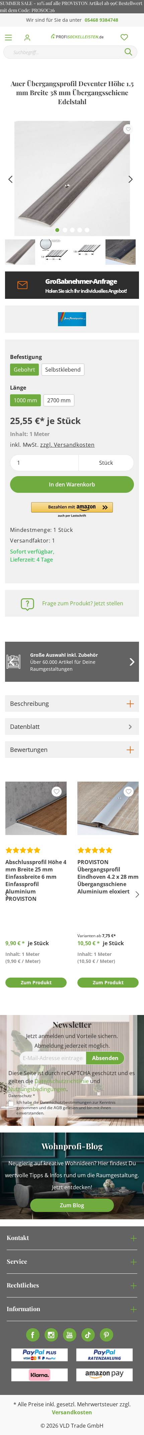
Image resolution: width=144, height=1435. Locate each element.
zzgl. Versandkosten (67, 444)
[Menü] (8, 36)
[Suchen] (128, 52)
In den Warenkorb (72, 484)
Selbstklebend (63, 369)
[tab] (72, 703)
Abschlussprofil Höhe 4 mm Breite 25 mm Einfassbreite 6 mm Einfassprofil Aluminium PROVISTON (35, 880)
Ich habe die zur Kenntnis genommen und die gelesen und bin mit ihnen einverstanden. (66, 1108)
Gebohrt (24, 369)
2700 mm (59, 400)
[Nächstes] (131, 178)
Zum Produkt (36, 982)
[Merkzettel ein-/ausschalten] (128, 129)
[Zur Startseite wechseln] (77, 36)
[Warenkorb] (140, 30)
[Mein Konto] (29, 35)
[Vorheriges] (10, 178)
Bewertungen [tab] (29, 750)
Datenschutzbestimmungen (65, 1102)
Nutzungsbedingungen (37, 1089)
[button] (72, 510)
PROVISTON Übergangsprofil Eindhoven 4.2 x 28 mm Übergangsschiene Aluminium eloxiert (108, 876)
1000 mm (25, 400)
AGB (58, 1107)
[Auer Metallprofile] (72, 319)
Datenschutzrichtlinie (61, 1081)
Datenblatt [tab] (25, 727)
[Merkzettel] (122, 35)
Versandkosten (72, 1412)
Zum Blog (72, 1205)
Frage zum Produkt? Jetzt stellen (82, 603)
